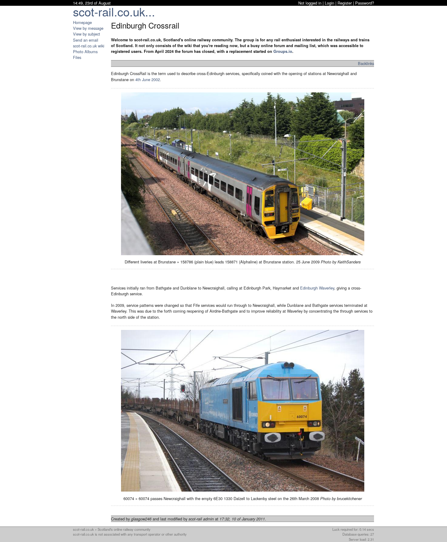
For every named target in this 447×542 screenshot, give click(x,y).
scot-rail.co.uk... (114, 11)
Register (345, 3)
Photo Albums (85, 51)
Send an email (85, 40)
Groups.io (282, 51)
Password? (364, 3)
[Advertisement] (91, 151)
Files (77, 57)
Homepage (82, 22)
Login (329, 3)
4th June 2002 (147, 79)
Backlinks (366, 63)
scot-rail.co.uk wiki (88, 46)
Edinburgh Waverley (317, 288)
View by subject (86, 34)
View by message (88, 28)
